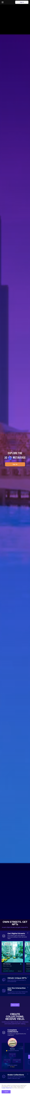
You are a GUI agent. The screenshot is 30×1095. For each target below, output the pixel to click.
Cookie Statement (7, 1088)
